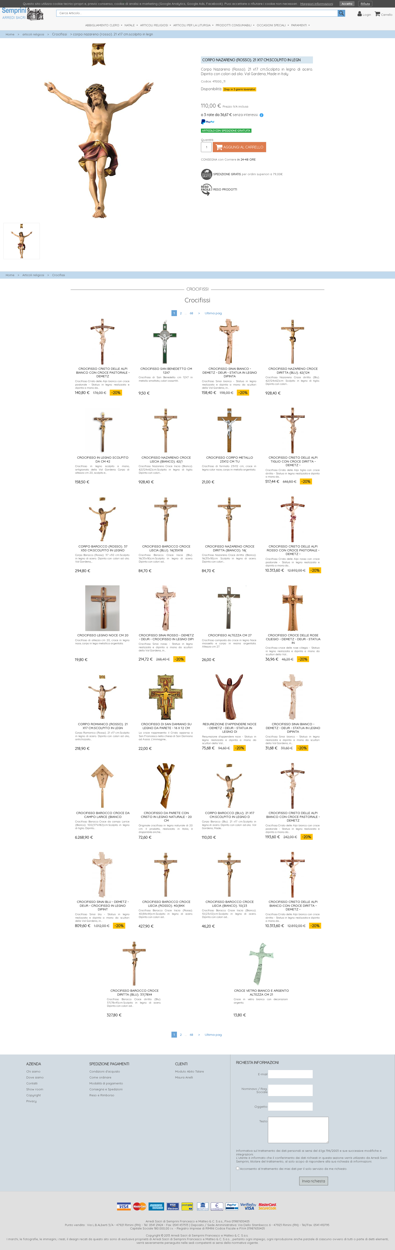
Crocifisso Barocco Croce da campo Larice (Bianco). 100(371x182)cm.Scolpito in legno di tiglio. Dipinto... (102, 825)
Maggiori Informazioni (316, 4)
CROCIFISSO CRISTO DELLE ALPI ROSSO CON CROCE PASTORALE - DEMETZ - (293, 550)
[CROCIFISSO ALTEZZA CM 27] (229, 607)
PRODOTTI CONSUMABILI (234, 25)
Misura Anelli (184, 1077)
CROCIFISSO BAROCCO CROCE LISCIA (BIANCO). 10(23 (230, 904)
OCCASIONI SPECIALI (272, 25)
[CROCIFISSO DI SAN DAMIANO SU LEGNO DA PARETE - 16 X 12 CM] (166, 696)
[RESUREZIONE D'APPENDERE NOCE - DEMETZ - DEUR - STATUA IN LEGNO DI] (229, 696)
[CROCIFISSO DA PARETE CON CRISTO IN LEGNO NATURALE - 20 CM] (166, 784)
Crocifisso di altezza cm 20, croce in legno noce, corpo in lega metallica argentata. (102, 641)
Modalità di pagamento (106, 1083)
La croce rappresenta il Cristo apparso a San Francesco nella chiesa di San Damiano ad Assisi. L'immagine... (166, 736)
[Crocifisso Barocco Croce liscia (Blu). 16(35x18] (166, 518)
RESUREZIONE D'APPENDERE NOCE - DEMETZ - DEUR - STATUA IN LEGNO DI (229, 728)
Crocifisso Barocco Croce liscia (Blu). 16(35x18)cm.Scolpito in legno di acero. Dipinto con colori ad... (166, 558)
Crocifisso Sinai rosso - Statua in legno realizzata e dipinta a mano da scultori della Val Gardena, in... (166, 647)
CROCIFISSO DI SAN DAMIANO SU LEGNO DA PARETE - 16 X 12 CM (166, 726)
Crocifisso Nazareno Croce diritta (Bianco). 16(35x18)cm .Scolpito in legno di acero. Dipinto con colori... (229, 558)
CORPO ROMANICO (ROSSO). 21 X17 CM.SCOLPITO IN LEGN (103, 726)
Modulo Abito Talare (189, 1071)
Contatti (31, 1083)
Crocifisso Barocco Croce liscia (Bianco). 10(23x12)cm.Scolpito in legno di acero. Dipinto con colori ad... (229, 914)
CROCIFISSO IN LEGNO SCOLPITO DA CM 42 (102, 459)
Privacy (31, 1101)
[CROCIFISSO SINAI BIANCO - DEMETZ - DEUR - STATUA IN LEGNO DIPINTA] (229, 340)
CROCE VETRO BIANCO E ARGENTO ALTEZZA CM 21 (261, 992)
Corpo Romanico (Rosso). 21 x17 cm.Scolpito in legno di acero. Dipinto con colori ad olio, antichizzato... (102, 736)
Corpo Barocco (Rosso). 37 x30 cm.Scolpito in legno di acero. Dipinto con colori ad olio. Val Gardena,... (102, 558)
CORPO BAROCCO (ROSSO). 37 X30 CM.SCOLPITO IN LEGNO (102, 548)
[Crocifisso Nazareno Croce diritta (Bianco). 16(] (229, 518)
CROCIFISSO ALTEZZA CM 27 (229, 635)
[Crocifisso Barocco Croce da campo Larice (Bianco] (102, 784)
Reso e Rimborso (101, 1095)
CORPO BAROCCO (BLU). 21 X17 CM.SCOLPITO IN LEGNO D (229, 815)
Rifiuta (365, 3)
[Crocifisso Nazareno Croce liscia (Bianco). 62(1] (166, 429)
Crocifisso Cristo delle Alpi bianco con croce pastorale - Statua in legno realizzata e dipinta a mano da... (102, 384)
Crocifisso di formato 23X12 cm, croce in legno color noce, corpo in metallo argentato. (229, 467)
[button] (98, 261)
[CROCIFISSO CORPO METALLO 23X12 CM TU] (229, 429)
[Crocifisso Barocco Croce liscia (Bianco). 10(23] (229, 873)
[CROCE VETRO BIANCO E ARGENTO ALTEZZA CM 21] (261, 962)
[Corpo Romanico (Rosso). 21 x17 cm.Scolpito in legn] (102, 696)
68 (191, 313)
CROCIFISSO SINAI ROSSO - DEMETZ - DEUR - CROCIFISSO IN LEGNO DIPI (166, 637)
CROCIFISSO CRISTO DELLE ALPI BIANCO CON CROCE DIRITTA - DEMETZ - (293, 906)
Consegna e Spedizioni (106, 1089)
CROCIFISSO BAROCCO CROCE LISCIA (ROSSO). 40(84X (166, 904)
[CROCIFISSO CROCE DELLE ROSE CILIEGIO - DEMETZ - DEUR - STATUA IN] (292, 607)
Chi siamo (33, 1071)
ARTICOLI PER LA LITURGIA (192, 25)
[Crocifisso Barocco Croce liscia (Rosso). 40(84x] (166, 873)
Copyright (33, 1095)
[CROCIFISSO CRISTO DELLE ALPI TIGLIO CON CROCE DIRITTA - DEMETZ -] (292, 429)
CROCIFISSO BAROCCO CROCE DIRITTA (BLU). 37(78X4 (134, 992)
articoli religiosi (33, 34)
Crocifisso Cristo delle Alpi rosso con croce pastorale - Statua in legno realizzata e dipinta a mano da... (293, 562)
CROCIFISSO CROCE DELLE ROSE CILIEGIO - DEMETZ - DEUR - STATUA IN (293, 639)
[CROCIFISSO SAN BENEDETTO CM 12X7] (165, 340)
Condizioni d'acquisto (104, 1071)
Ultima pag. (213, 313)
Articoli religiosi (33, 275)
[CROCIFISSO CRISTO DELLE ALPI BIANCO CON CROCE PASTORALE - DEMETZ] (102, 340)
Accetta (347, 3)
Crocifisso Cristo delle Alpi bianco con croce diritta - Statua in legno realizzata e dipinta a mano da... (293, 917)
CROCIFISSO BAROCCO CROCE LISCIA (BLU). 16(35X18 (166, 548)
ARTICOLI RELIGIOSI (154, 25)
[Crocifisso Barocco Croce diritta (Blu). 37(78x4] (134, 962)
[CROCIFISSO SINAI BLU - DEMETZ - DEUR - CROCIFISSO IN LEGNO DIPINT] (102, 873)
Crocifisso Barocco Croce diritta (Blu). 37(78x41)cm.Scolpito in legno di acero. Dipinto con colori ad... (134, 1002)
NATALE (130, 25)
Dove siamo (35, 1077)
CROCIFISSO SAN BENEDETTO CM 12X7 (166, 371)
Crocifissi (59, 34)
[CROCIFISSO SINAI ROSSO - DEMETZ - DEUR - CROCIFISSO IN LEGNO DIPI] (165, 607)
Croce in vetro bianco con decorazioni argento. (261, 1000)
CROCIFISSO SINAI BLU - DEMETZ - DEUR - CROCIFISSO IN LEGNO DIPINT (103, 906)
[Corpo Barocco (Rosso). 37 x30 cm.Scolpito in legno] (102, 518)
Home (10, 34)
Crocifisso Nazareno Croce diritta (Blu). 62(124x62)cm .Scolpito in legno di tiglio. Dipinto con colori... (293, 380)
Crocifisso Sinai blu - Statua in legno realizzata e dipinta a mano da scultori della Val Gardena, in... (102, 917)
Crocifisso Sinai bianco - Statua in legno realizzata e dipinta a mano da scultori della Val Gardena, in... (229, 384)
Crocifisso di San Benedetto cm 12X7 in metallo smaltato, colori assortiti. (166, 378)
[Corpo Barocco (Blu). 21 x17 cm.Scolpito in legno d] (229, 784)
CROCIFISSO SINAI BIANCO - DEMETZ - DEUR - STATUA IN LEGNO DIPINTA (230, 372)
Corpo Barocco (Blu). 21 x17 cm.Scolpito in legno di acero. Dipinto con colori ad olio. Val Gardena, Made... (229, 825)
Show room (34, 1089)
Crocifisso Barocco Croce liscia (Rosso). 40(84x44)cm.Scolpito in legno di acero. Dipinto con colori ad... (166, 914)
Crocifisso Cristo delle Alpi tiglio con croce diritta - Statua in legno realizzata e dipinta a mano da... (293, 473)
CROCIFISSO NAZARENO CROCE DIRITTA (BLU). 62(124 (293, 371)
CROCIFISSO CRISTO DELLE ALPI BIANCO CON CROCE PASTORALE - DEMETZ (103, 372)
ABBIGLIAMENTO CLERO (102, 25)
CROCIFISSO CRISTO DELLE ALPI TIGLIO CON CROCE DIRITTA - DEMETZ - (293, 461)
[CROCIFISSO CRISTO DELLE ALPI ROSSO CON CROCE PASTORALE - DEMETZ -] (292, 518)
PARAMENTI (299, 25)
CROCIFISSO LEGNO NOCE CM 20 (102, 635)
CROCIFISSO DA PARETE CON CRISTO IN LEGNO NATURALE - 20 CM (166, 817)
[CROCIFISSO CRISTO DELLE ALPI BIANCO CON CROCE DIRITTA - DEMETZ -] (292, 873)
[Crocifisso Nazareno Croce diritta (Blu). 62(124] (292, 340)
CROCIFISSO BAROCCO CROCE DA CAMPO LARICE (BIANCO (103, 815)
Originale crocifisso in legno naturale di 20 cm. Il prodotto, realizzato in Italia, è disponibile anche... (166, 829)
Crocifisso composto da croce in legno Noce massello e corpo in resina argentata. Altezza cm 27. (229, 643)
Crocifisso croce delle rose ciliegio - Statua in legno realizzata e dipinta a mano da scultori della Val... (293, 651)
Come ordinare (100, 1077)
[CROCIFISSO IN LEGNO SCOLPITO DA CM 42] (102, 429)
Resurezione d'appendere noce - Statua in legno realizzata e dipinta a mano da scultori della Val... (229, 740)
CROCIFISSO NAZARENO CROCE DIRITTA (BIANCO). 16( (229, 548)
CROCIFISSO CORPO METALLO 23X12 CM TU (229, 459)
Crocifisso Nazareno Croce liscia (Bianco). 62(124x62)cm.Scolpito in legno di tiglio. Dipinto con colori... (166, 469)
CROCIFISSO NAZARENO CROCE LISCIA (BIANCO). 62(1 (166, 459)
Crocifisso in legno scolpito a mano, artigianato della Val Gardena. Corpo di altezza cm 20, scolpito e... (102, 469)
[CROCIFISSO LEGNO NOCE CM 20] (102, 607)
